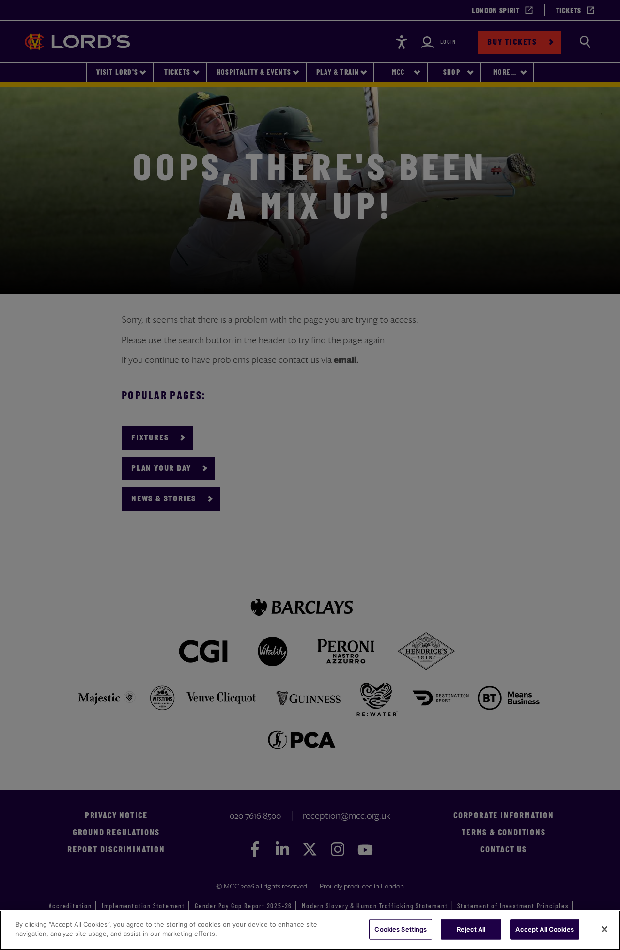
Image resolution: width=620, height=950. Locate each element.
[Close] (604, 929)
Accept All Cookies (544, 929)
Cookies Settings (400, 929)
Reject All (471, 929)
